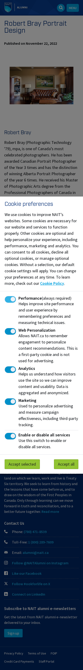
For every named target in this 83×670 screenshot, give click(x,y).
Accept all (66, 464)
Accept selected (22, 464)
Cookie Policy (52, 283)
